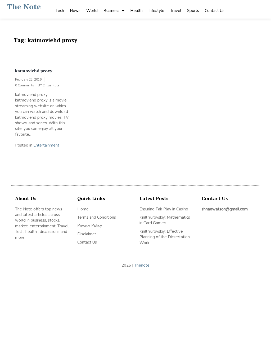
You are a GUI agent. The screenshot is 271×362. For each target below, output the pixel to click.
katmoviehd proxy (33, 71)
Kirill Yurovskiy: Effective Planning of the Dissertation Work (164, 237)
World (92, 10)
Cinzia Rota (51, 85)
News (75, 10)
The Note (24, 6)
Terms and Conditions (96, 217)
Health (136, 10)
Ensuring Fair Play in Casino (163, 209)
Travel (175, 10)
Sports (193, 10)
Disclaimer (86, 234)
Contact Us (214, 10)
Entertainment (46, 145)
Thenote (142, 265)
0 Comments (24, 85)
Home (83, 209)
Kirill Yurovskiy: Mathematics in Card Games (164, 220)
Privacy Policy (89, 225)
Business (111, 10)
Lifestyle (156, 10)
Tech (60, 10)
